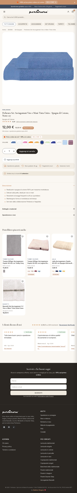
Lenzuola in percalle (47, 453)
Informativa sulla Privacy (46, 396)
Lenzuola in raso (46, 456)
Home (4, 29)
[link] (4, 271)
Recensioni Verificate (67, 325)
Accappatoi (22, 24)
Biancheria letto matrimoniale (50, 466)
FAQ (42, 428)
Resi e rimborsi (45, 418)
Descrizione (6, 186)
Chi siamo (5, 443)
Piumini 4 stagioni (46, 473)
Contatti (43, 432)
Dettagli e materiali (9, 209)
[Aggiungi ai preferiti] (22, 236)
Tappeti (61, 24)
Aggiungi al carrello (27, 151)
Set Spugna (49, 24)
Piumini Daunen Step (47, 476)
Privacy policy (7, 446)
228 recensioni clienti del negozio (26, 121)
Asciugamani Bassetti (47, 480)
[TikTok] (14, 427)
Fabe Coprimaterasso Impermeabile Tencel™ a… (52, 347)
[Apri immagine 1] (38, 68)
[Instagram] (4, 427)
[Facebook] (9, 427)
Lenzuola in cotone (47, 450)
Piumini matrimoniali (47, 470)
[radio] (13, 142)
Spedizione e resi (9, 215)
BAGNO (10, 29)
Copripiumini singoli (47, 463)
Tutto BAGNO (9, 24)
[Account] (68, 12)
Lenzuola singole (46, 446)
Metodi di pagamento (48, 425)
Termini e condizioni (9, 450)
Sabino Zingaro (38, 490)
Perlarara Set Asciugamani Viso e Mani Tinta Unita (40, 29)
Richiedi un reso (46, 422)
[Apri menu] (4, 12)
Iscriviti (38, 393)
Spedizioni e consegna (48, 415)
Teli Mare (71, 24)
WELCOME (50, 2)
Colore (5, 142)
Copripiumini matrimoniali (49, 460)
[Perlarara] (38, 11)
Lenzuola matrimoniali (48, 443)
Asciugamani (36, 24)
